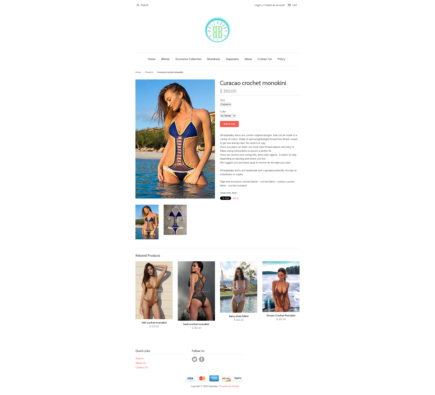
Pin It (235, 198)
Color (223, 111)
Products (149, 72)
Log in (258, 5)
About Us (140, 362)
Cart (294, 5)
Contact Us (141, 367)
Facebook (201, 359)
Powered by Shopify (229, 386)
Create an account (274, 5)
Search (139, 358)
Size (222, 100)
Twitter (194, 359)
